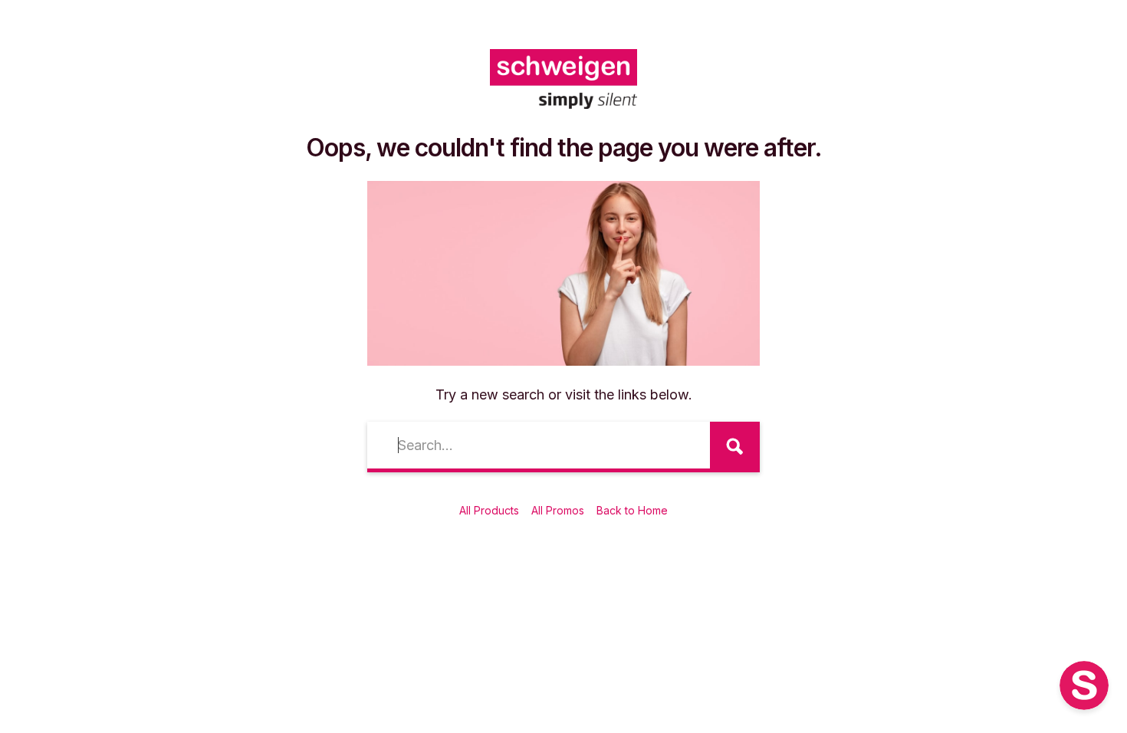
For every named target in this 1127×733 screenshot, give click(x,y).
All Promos (557, 510)
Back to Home (632, 510)
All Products (489, 510)
